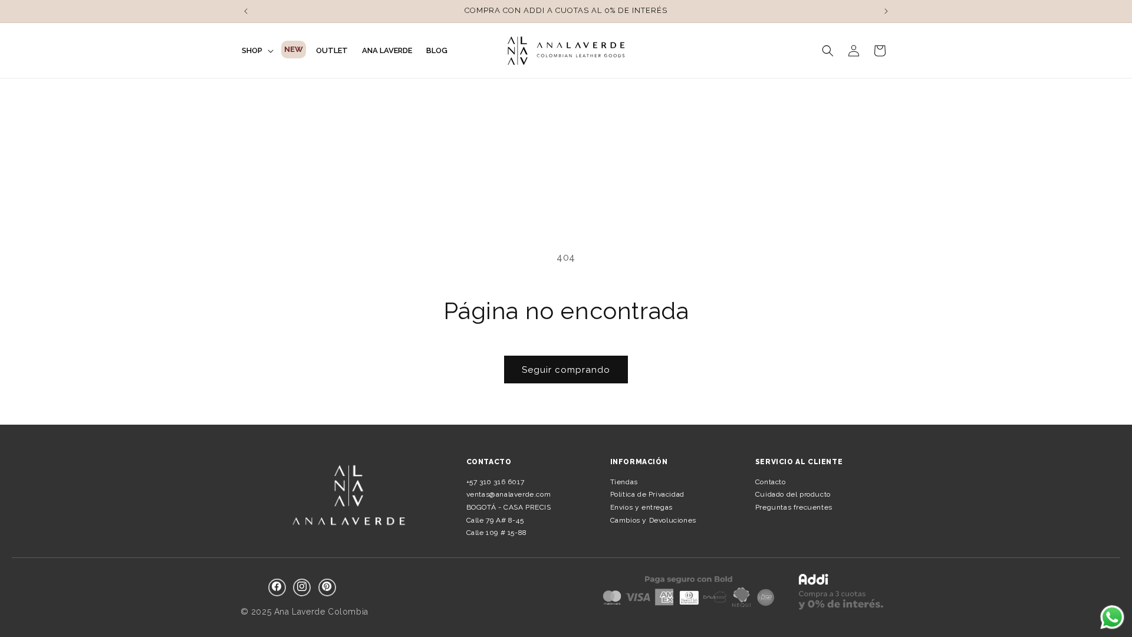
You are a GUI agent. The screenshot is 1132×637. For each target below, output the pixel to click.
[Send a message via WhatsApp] (1112, 617)
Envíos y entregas (641, 507)
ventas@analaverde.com (508, 494)
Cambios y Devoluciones (653, 520)
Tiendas (624, 482)
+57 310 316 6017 (495, 482)
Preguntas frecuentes (793, 507)
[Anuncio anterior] (246, 11)
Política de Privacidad (647, 494)
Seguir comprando (566, 370)
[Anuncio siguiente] (886, 11)
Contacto (770, 482)
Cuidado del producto (793, 494)
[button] (256, 51)
